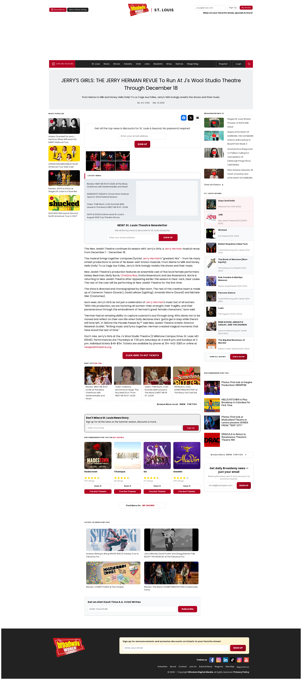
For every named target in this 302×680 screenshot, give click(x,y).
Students (158, 63)
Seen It (97, 486)
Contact (183, 666)
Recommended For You (216, 373)
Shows (116, 63)
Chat (138, 63)
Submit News (205, 666)
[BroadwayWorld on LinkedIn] (225, 660)
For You (97, 363)
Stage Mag (192, 63)
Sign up (243, 485)
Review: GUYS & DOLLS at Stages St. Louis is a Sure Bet (62, 182)
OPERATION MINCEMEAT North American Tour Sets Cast (63, 158)
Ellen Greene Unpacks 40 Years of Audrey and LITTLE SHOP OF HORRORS (240, 173)
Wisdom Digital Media (200, 672)
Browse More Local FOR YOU (177, 404)
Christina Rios (129, 275)
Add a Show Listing (78, 9)
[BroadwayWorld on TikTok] (232, 660)
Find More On (140, 505)
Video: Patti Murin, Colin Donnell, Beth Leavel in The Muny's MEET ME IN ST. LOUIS (107, 206)
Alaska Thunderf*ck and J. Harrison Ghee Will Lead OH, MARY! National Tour (62, 132)
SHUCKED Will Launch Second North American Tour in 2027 (63, 207)
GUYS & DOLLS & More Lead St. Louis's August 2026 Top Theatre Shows (106, 216)
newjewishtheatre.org (97, 347)
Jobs (147, 63)
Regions (219, 666)
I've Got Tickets (98, 491)
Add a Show (239, 356)
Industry (128, 63)
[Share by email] (197, 118)
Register (223, 63)
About (173, 666)
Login (238, 63)
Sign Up (142, 144)
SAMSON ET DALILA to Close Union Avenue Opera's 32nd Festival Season (108, 195)
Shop (169, 63)
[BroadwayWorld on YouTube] (246, 660)
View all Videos (212, 184)
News (106, 63)
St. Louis (96, 63)
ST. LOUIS (164, 10)
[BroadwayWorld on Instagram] (218, 660)
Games (179, 63)
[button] (249, 64)
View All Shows (218, 356)
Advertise (162, 666)
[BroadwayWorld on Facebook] (212, 660)
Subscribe (188, 609)
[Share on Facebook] (184, 118)
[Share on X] (190, 118)
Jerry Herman (173, 248)
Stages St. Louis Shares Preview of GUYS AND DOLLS (239, 122)
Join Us (192, 666)
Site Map (230, 666)
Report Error (243, 667)
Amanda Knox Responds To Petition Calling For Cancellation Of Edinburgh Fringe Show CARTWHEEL (240, 157)
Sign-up (233, 7)
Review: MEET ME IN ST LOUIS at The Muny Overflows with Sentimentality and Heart (107, 185)
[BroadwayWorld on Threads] (239, 660)
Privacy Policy (241, 672)
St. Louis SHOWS (213, 193)
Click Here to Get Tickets (142, 355)
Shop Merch (59, 9)
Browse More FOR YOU (227, 454)
